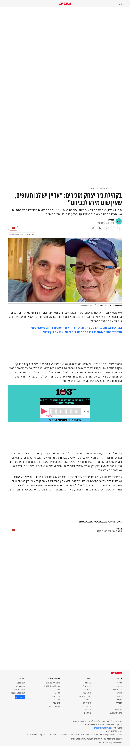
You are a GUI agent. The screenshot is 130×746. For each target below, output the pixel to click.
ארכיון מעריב (86, 706)
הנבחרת (119, 703)
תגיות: (119, 529)
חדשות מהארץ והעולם (106, 188)
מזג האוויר (118, 709)
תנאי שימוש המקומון (18, 693)
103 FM (57, 693)
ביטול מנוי (87, 713)
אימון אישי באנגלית (53, 683)
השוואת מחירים (54, 706)
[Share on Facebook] (113, 228)
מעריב (120, 188)
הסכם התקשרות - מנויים (16, 686)
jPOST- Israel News (52, 686)
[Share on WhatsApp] (100, 228)
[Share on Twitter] (106, 228)
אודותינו (88, 709)
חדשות (119, 683)
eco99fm (56, 696)
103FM (111, 220)
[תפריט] (124, 4)
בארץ (93, 188)
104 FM (57, 699)
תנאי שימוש (21, 683)
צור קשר (88, 683)
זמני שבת (56, 703)
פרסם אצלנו (86, 686)
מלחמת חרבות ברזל (105, 531)
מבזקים (119, 686)
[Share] (119, 228)
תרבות (119, 699)
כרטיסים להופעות (116, 713)
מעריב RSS (87, 693)
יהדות (120, 706)
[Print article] (93, 228)
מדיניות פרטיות (19, 689)
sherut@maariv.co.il (103, 727)
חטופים (119, 531)
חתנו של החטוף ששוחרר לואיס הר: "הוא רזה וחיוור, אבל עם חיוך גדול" (82, 332)
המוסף (88, 699)
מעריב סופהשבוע (84, 696)
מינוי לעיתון (87, 703)
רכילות (119, 696)
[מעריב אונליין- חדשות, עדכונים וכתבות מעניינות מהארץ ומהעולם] (65, 4)
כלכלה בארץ (117, 689)
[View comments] (13, 228)
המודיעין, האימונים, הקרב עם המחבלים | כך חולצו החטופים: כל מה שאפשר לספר (76, 327)
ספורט (119, 693)
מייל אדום (87, 689)
